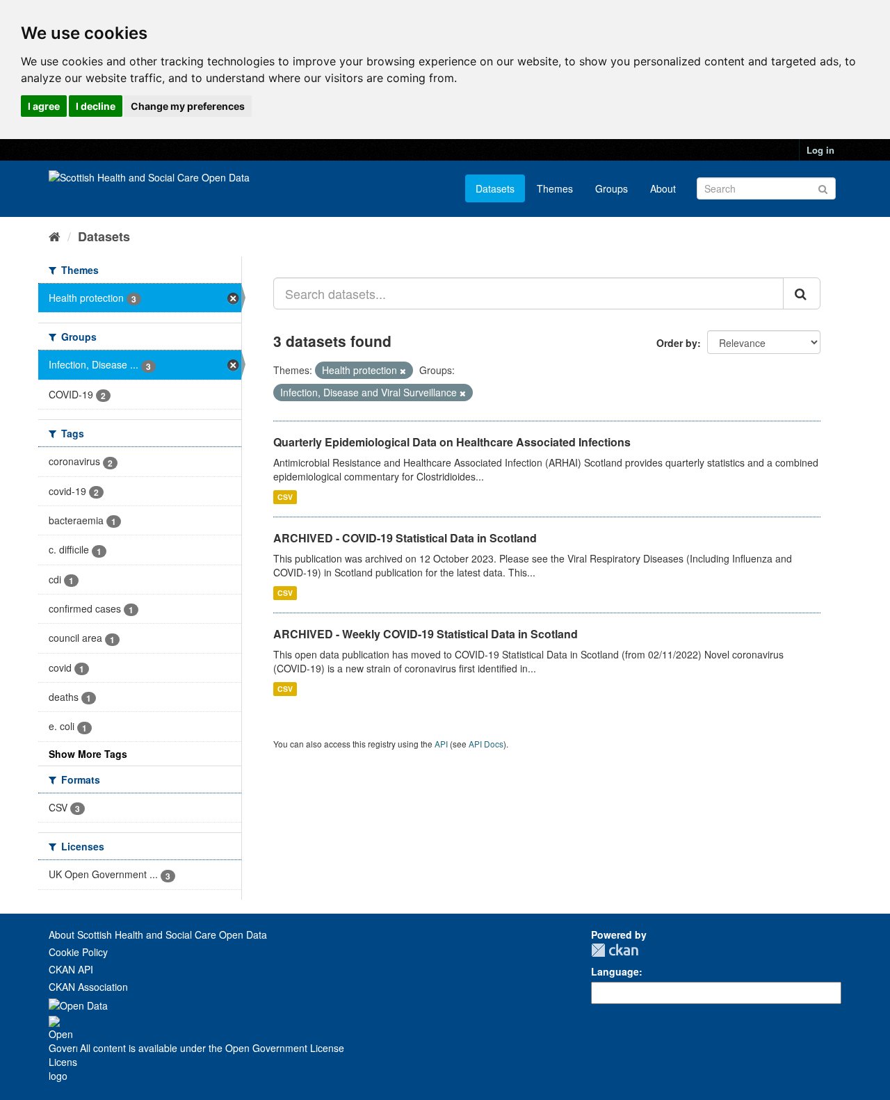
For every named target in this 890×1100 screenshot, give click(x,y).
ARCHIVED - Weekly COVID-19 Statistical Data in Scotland (425, 634)
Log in (820, 149)
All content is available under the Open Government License (210, 1048)
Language (615, 971)
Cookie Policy (78, 952)
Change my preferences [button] (188, 106)
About (663, 188)
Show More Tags (88, 754)
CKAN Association (88, 987)
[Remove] (403, 370)
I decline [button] (95, 106)
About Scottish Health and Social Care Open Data (158, 934)
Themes (555, 188)
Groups (611, 188)
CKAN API (71, 969)
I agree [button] (44, 106)
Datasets (495, 188)
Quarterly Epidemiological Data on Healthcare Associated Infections (452, 442)
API (441, 744)
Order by (676, 343)
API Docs (486, 744)
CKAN (614, 950)
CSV (285, 497)
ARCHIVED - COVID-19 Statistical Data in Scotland (405, 538)
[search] (801, 293)
